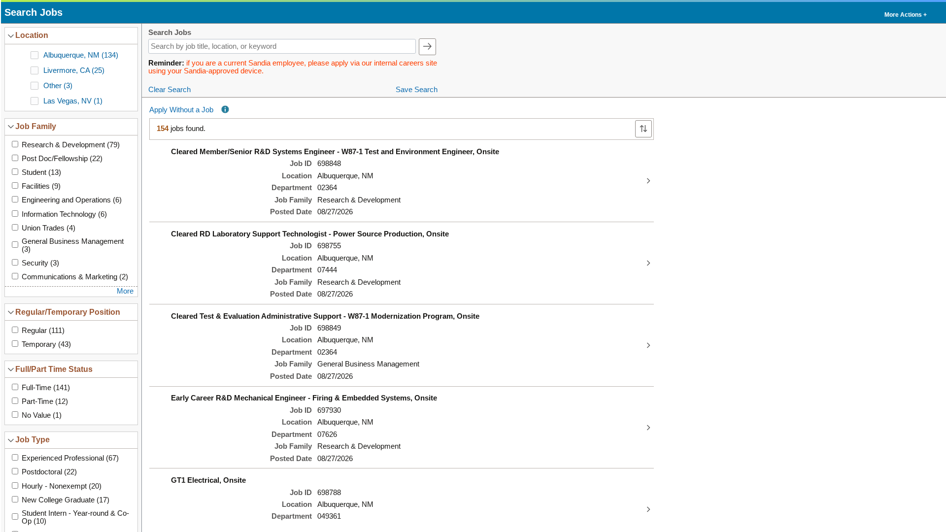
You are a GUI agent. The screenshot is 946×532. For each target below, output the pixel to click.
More (125, 291)
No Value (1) (42, 415)
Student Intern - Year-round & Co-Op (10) (75, 517)
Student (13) (41, 172)
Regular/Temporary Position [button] (67, 311)
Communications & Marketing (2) (75, 277)
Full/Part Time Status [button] (54, 369)
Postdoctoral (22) (49, 472)
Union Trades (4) (48, 228)
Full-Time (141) (46, 388)
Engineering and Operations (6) (72, 200)
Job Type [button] (32, 439)
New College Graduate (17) (65, 500)
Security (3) (40, 263)
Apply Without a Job (181, 110)
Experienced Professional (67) (70, 458)
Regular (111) (43, 330)
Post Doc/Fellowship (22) (62, 159)
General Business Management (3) (73, 245)
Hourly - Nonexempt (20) (61, 486)
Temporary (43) (46, 344)
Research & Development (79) (71, 145)
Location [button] (31, 35)
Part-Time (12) (45, 401)
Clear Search (169, 90)
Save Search (417, 90)
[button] (905, 12)
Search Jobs (169, 32)
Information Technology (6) (64, 214)
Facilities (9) (41, 186)
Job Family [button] (35, 126)
